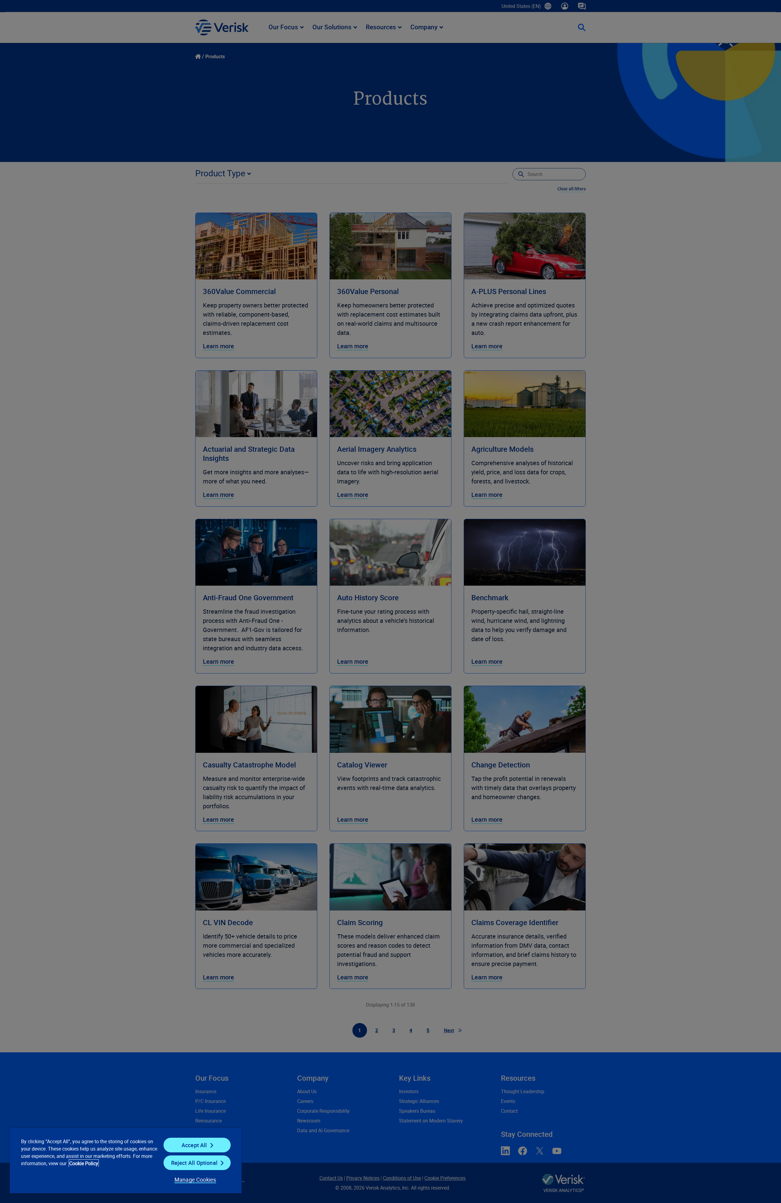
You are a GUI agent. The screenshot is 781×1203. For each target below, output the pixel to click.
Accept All (194, 1145)
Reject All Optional (194, 1162)
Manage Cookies (195, 1179)
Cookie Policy (83, 1163)
